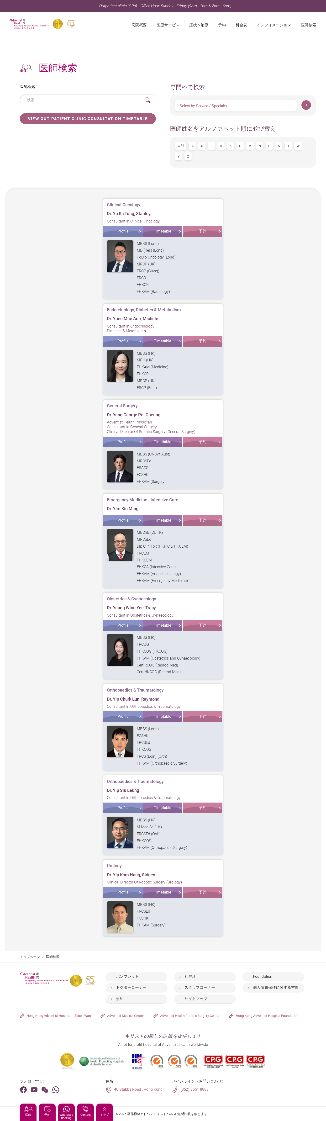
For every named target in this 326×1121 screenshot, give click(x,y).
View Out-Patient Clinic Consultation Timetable (88, 118)
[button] (236, 105)
